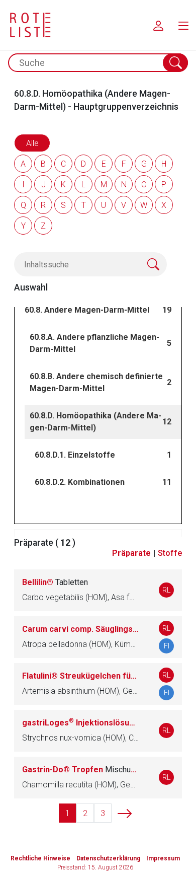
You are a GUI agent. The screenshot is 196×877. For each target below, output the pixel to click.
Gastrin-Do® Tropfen (80, 769)
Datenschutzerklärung (108, 858)
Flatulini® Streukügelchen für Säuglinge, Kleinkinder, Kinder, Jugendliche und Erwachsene (80, 676)
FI (166, 645)
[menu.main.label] (183, 25)
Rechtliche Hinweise (40, 858)
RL (166, 590)
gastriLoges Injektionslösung (80, 722)
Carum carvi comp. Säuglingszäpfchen (80, 629)
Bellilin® (55, 582)
